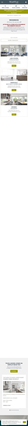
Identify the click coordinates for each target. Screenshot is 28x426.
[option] (14, 391)
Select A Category (14, 37)
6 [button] (16, 410)
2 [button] (11, 410)
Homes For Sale (10, 15)
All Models (13, 371)
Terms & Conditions (13, 423)
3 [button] (12, 410)
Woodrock (16, 15)
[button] (26, 2)
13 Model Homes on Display (13, 378)
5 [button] (15, 410)
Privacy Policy (4, 423)
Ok (24, 422)
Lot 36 (19, 15)
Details (13, 65)
